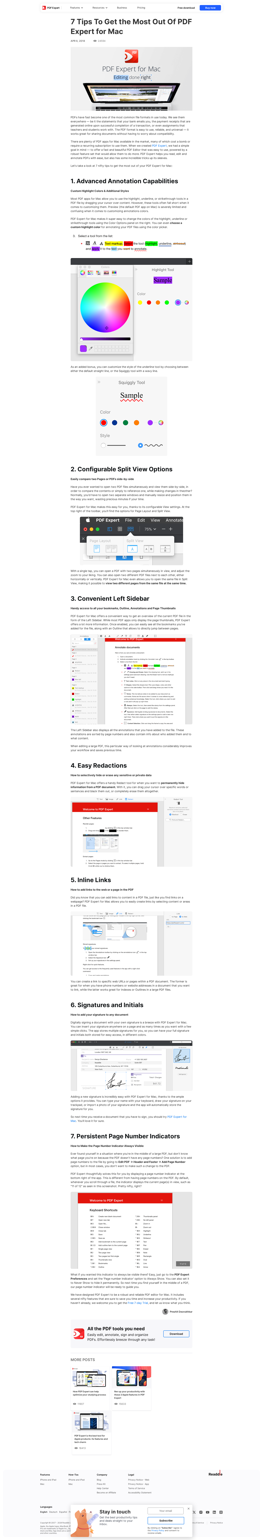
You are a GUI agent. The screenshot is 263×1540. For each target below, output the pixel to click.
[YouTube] (207, 1512)
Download (176, 1333)
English (43, 1512)
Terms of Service (136, 1488)
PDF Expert (159, 145)
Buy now (210, 7)
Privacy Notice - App (138, 1484)
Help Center (103, 1488)
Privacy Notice (216, 1523)
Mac (42, 1484)
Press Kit (101, 1484)
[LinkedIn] (214, 1512)
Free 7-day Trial (138, 1302)
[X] (194, 1512)
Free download (186, 7)
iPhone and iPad (48, 1479)
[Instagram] (201, 1512)
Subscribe (166, 1520)
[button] (188, 1508)
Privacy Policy (157, 1530)
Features (75, 7)
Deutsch (53, 1512)
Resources (98, 7)
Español (63, 1512)
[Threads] (221, 1512)
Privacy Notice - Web (138, 1479)
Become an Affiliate (106, 1492)
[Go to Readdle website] (216, 1473)
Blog (99, 1479)
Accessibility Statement (139, 1492)
